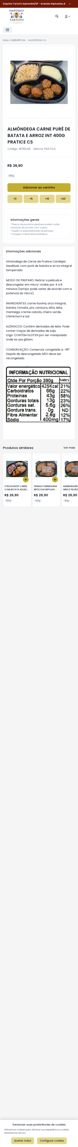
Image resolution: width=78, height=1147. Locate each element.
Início (6, 40)
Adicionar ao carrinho (39, 187)
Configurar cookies (52, 1140)
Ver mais (69, 447)
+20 (63, 199)
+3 (15, 199)
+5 (31, 199)
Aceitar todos (22, 1140)
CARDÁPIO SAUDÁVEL (22, 40)
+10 (47, 199)
